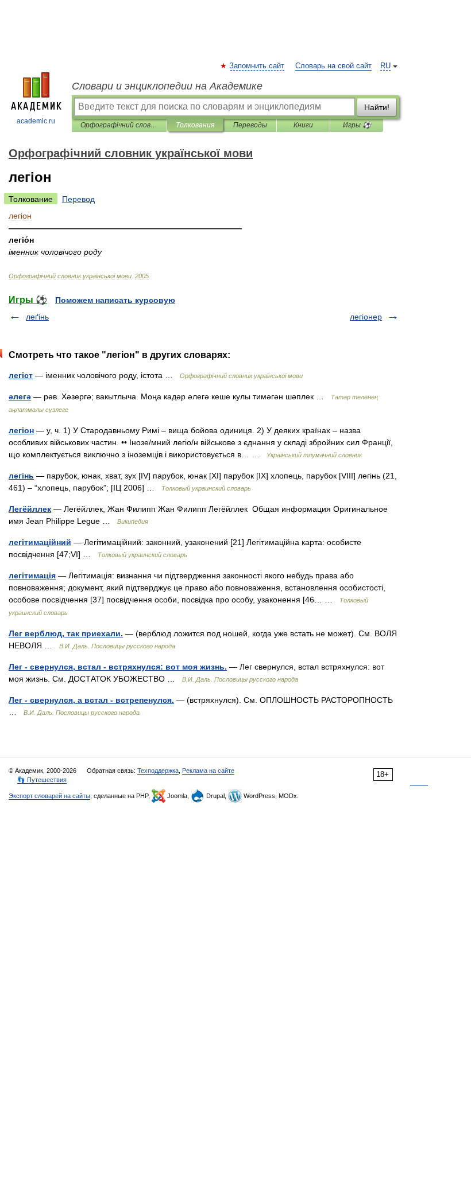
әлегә (20, 396)
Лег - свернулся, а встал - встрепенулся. (91, 700)
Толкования (195, 125)
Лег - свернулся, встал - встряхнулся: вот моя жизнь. (118, 666)
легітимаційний (40, 542)
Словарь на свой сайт (333, 66)
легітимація (32, 575)
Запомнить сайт (257, 66)
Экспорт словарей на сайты (49, 795)
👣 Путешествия (42, 779)
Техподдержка (158, 770)
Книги (303, 125)
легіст (21, 375)
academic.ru (36, 121)
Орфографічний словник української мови (119, 125)
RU (385, 66)
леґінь (37, 316)
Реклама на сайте (208, 770)
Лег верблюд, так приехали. (66, 633)
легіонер (366, 316)
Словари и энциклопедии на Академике (167, 86)
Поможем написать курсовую (115, 300)
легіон (21, 430)
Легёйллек (30, 509)
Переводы (250, 125)
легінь (21, 475)
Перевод (78, 199)
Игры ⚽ (357, 125)
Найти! (376, 107)
